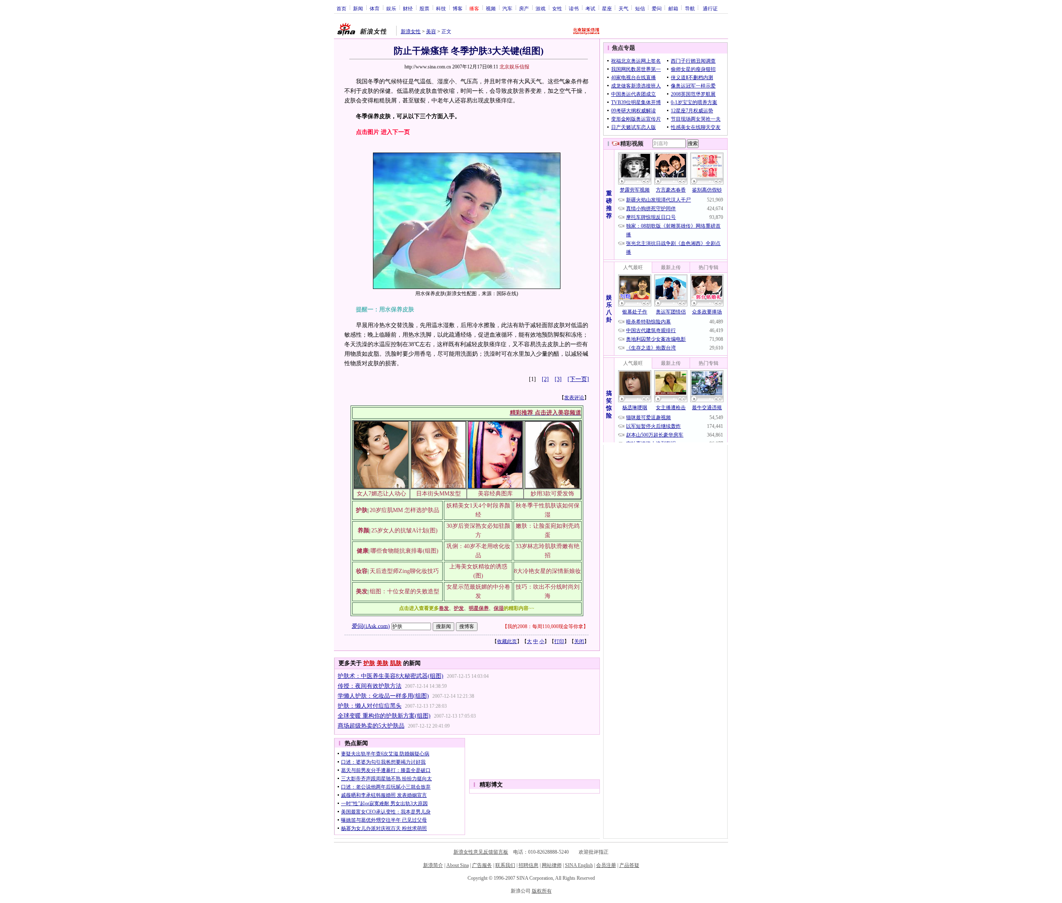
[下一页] (578, 379)
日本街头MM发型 (438, 493)
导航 (690, 8)
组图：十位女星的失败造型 (404, 591)
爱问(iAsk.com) (371, 626)
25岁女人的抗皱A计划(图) (404, 530)
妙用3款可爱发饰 (552, 493)
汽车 (507, 8)
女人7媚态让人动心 (381, 493)
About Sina (457, 865)
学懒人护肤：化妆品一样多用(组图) (383, 696)
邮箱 (673, 8)
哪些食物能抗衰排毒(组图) (404, 551)
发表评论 (574, 398)
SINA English (579, 865)
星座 (607, 8)
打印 (559, 641)
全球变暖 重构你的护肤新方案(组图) (384, 716)
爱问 (657, 8)
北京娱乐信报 (514, 67)
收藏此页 (507, 641)
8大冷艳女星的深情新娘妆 (547, 571)
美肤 (382, 663)
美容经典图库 (495, 493)
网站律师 (552, 865)
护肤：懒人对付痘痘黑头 (370, 706)
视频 (491, 8)
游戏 (541, 8)
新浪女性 (411, 31)
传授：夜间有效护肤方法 (370, 686)
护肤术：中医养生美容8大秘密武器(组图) (390, 676)
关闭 (579, 641)
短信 (640, 8)
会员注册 (606, 865)
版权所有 (542, 891)
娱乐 (391, 8)
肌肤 (396, 663)
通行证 (710, 8)
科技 (441, 8)
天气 (623, 8)
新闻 (358, 8)
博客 (458, 8)
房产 (524, 8)
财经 (408, 8)
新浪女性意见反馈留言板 (480, 852)
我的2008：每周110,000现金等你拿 (545, 626)
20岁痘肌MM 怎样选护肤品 (404, 510)
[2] (545, 379)
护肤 (369, 663)
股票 (424, 8)
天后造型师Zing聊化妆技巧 (404, 571)
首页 (341, 8)
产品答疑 (629, 865)
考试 (590, 8)
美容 (431, 31)
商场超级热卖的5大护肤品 (371, 726)
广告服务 (482, 865)
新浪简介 (433, 865)
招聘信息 (528, 865)
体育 (375, 8)
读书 (574, 8)
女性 (557, 8)
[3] (558, 379)
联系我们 (505, 865)
